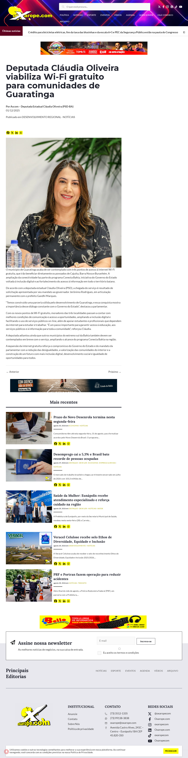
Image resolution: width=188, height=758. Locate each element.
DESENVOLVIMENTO (77, 546)
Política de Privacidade (82, 752)
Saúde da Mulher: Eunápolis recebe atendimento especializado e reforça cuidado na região (81, 499)
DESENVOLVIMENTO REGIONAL (41, 117)
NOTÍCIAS (69, 117)
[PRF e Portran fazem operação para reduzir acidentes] (29, 585)
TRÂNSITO (82, 583)
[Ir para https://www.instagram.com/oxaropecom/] (165, 725)
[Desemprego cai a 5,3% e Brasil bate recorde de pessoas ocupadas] (29, 465)
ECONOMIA (74, 426)
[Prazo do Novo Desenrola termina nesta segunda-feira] (29, 428)
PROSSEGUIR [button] (171, 751)
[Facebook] (8, 133)
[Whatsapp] (21, 133)
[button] (146, 641)
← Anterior (12, 371)
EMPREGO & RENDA (107, 463)
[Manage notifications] (6, 751)
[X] (12, 133)
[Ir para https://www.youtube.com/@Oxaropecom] (165, 741)
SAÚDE (100, 508)
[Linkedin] (16, 133)
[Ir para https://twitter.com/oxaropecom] (165, 714)
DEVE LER (83, 463)
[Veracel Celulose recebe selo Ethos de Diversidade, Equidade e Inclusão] (29, 548)
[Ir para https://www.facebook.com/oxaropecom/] (165, 719)
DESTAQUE (73, 463)
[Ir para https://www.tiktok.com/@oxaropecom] (165, 736)
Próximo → (114, 371)
